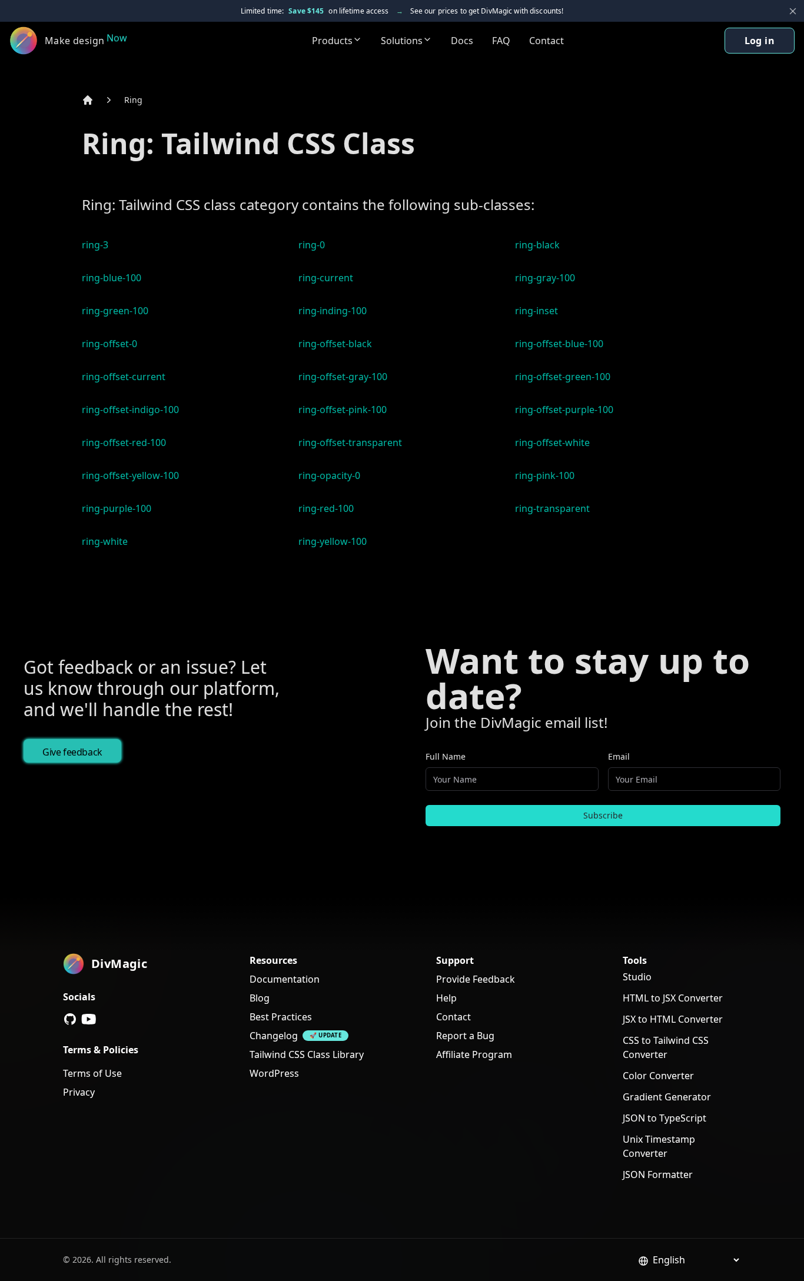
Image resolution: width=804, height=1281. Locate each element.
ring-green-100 (115, 310)
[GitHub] (70, 1019)
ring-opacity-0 (329, 475)
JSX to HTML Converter (673, 1019)
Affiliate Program (474, 1054)
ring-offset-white (552, 442)
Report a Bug (465, 1035)
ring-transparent (552, 508)
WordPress (274, 1073)
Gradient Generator (667, 1096)
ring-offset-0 (109, 343)
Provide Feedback (475, 979)
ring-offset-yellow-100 (130, 475)
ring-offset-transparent (350, 442)
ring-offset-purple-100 (564, 409)
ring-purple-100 (116, 508)
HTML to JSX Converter (673, 997)
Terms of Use (92, 1073)
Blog (260, 997)
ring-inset (536, 310)
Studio (637, 976)
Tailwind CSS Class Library (307, 1054)
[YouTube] (89, 1019)
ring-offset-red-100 (124, 442)
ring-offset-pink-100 (342, 409)
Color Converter (658, 1075)
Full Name (446, 756)
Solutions (402, 40)
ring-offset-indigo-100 (130, 409)
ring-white (105, 541)
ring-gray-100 (545, 277)
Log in (760, 40)
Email (619, 756)
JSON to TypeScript (664, 1118)
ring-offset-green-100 (562, 376)
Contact (546, 40)
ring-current (325, 277)
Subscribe (603, 815)
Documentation (285, 979)
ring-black (537, 244)
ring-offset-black (335, 343)
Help (446, 997)
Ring (133, 99)
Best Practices (281, 1016)
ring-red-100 (326, 508)
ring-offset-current (123, 376)
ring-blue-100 (111, 277)
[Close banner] (792, 11)
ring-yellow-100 (332, 541)
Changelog (274, 1035)
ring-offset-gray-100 (342, 376)
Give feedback (72, 752)
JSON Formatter (658, 1174)
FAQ (501, 40)
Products (332, 40)
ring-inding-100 (332, 310)
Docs (462, 40)
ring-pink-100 (544, 475)
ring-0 (311, 244)
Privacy (79, 1092)
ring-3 (95, 244)
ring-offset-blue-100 (559, 343)
